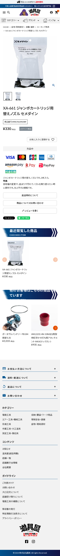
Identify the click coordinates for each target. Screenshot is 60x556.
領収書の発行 (8, 509)
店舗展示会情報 (9, 462)
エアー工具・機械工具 (12, 419)
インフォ (52, 20)
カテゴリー (12, 20)
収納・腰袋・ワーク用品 (41, 415)
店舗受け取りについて (12, 496)
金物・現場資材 (17, 27)
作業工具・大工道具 (11, 428)
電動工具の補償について (13, 501)
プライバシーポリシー (12, 518)
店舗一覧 (6, 458)
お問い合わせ (8, 487)
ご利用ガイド (8, 483)
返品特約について (30, 195)
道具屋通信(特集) (10, 453)
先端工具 (6, 424)
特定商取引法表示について (15, 513)
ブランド (32, 20)
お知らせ (6, 449)
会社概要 (6, 467)
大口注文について (10, 492)
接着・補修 (30, 27)
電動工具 (6, 415)
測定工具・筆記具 (10, 433)
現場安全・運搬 (38, 419)
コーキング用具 (43, 27)
